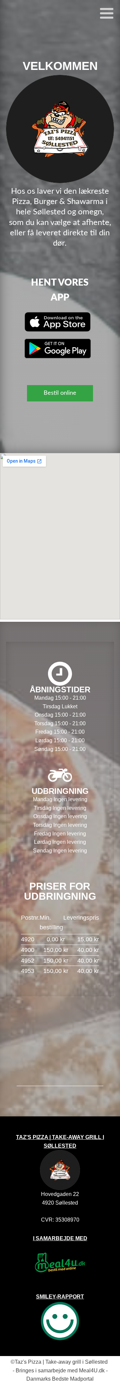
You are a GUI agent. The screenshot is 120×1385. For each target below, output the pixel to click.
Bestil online (60, 393)
